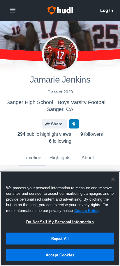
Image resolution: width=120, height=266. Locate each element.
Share (56, 124)
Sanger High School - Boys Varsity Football (56, 102)
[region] (60, 218)
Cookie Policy (86, 210)
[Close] (113, 179)
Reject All (60, 238)
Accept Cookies (60, 255)
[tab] (32, 158)
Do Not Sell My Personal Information (60, 222)
